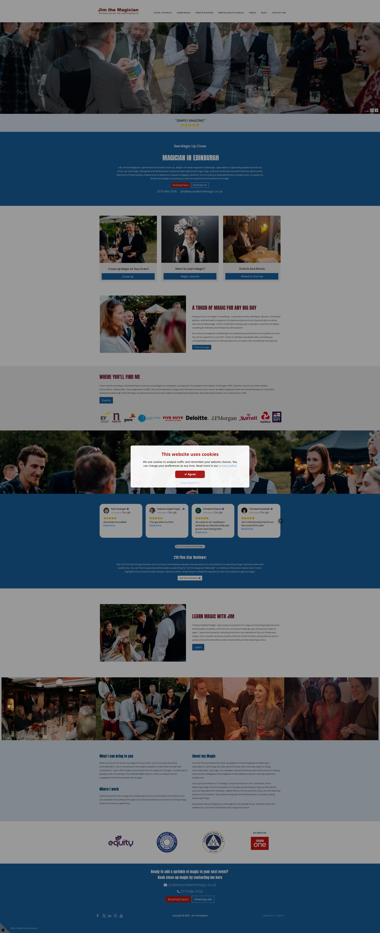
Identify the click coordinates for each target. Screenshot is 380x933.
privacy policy (228, 465)
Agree (191, 474)
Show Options (189, 482)
